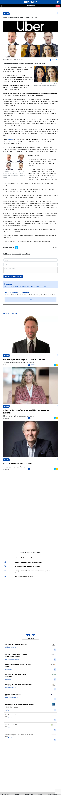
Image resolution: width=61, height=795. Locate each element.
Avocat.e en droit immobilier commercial (16, 644)
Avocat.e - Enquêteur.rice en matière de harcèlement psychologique (16, 655)
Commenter (32, 364)
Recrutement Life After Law (10, 647)
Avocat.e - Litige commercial (12, 694)
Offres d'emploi (30, 6)
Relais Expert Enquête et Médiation (12, 659)
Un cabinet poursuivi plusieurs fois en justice (27, 566)
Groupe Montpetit (8, 669)
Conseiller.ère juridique (11, 715)
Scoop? (57, 5)
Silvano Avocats (8, 679)
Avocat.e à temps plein (11, 725)
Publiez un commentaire (13, 276)
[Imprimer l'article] (57, 364)
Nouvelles (6, 13)
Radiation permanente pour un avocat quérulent (28, 562)
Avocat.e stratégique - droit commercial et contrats (19, 735)
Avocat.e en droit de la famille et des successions (18, 684)
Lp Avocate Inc (8, 728)
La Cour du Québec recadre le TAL (24, 558)
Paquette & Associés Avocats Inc (11, 697)
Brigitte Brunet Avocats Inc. (10, 687)
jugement (10, 139)
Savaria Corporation (9, 718)
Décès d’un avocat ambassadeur (24, 577)
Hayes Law (7, 710)
